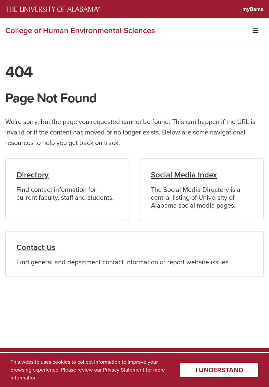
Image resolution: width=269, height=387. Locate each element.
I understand (219, 370)
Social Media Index (184, 175)
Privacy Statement (123, 370)
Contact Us (35, 247)
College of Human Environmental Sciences (80, 30)
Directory (32, 175)
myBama (253, 9)
